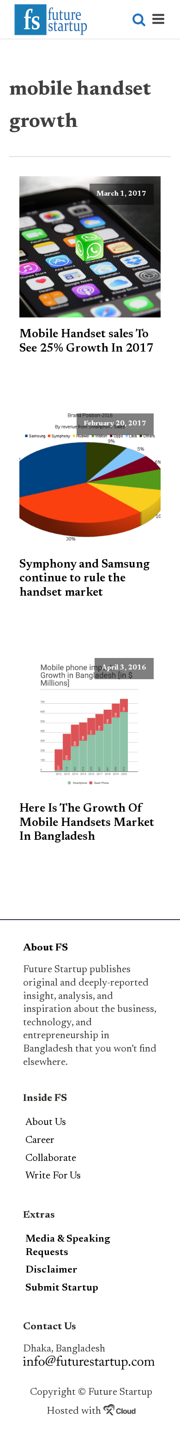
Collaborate (50, 1159)
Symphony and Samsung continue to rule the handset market (84, 579)
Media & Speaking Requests (67, 1246)
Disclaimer (51, 1270)
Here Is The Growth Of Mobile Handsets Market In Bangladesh (86, 823)
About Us (45, 1123)
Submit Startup (61, 1288)
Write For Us (53, 1176)
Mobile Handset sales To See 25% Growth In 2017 (86, 341)
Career (39, 1141)
